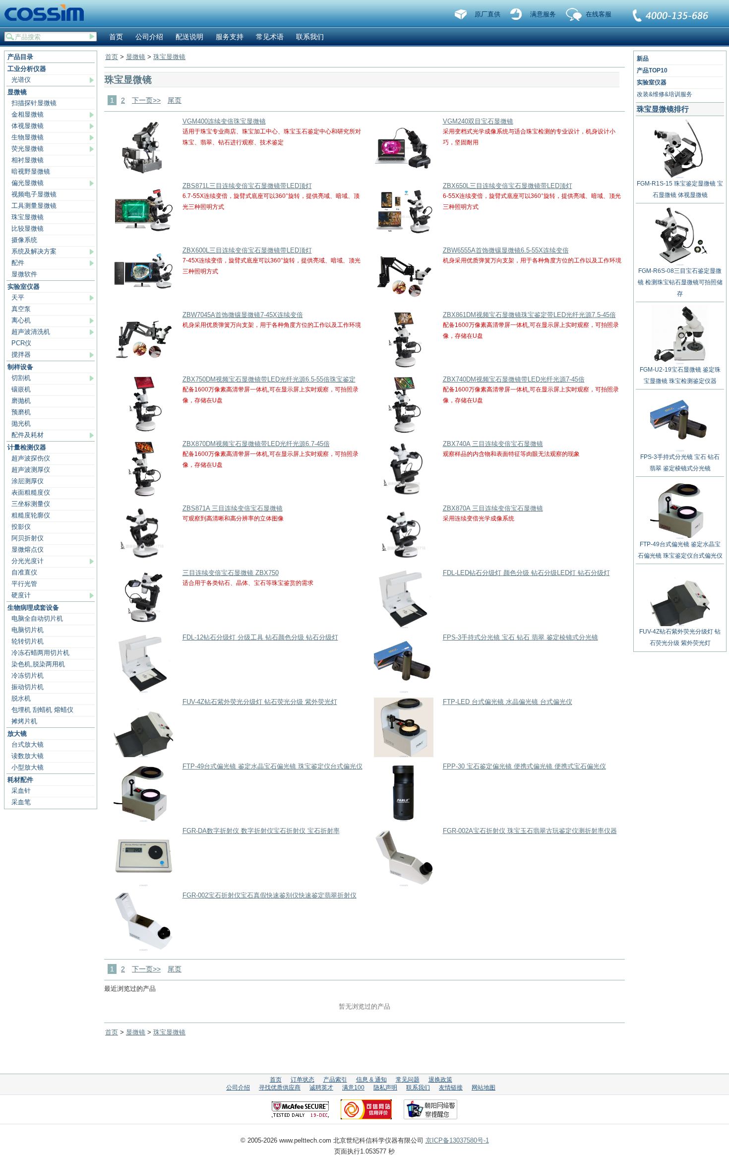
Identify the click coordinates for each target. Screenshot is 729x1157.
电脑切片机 (27, 630)
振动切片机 (27, 687)
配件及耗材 (27, 435)
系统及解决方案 (34, 251)
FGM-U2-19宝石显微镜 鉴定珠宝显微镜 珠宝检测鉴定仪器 (680, 375)
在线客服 (598, 14)
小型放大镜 (27, 767)
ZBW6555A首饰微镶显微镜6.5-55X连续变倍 (506, 250)
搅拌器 (21, 354)
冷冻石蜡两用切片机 (40, 652)
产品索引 (335, 1079)
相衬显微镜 (27, 160)
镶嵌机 (21, 389)
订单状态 (302, 1079)
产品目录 (20, 57)
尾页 (175, 100)
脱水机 (21, 698)
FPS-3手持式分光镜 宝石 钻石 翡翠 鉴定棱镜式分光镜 (520, 637)
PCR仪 (21, 343)
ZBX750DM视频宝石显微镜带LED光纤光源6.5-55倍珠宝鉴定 (269, 379)
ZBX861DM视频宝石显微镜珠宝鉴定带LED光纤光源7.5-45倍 (529, 315)
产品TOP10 (652, 70)
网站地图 (483, 1087)
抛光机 (21, 423)
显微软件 (24, 274)
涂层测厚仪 (27, 481)
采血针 (21, 790)
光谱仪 (21, 79)
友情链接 (451, 1087)
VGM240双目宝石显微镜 (478, 121)
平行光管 (24, 583)
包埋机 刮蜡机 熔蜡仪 (42, 709)
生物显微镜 (27, 137)
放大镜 (17, 733)
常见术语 (270, 37)
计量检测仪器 (26, 447)
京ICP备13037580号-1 (457, 1140)
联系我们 (671, 16)
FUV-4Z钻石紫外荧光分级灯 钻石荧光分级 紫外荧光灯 (259, 702)
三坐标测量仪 (30, 504)
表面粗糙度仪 (30, 492)
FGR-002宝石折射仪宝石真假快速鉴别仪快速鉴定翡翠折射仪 (269, 895)
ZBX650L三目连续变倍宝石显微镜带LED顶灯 (507, 186)
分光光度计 (27, 561)
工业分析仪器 (26, 68)
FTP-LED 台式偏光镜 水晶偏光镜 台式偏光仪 (507, 702)
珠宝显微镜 (27, 217)
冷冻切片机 (27, 675)
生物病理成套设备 (33, 607)
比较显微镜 (27, 228)
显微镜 (17, 92)
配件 (17, 262)
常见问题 (408, 1079)
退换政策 (440, 1079)
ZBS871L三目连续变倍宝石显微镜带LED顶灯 (247, 186)
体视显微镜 (27, 125)
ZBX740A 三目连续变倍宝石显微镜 (493, 444)
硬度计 (21, 595)
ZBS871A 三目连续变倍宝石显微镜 (232, 508)
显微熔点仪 (27, 549)
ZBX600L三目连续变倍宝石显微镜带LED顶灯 (247, 250)
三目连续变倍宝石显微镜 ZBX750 (230, 573)
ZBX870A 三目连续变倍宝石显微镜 (493, 508)
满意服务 (543, 14)
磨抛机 (21, 400)
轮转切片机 (27, 641)
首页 (116, 37)
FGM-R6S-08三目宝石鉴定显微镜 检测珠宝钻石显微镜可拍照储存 (680, 282)
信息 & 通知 (371, 1079)
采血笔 (21, 802)
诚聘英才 (321, 1087)
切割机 (21, 378)
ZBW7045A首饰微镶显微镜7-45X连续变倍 (242, 315)
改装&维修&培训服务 (664, 94)
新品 (643, 58)
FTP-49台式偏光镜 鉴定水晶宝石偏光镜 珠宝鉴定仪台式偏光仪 (272, 766)
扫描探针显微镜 (34, 103)
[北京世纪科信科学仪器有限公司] (47, 13)
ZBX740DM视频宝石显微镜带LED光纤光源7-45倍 (514, 379)
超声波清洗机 (30, 331)
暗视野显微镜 (30, 171)
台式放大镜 (27, 744)
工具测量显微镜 (34, 205)
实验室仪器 (23, 286)
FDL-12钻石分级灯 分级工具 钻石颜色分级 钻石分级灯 (260, 637)
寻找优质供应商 (280, 1087)
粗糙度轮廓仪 (30, 515)
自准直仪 (24, 572)
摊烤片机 (24, 721)
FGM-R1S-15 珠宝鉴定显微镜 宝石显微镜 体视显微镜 (680, 189)
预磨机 (21, 412)
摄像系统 (24, 240)
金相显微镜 (27, 114)
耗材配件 (20, 779)
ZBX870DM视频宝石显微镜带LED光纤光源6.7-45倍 (256, 444)
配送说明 (189, 37)
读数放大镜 (27, 756)
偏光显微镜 (27, 183)
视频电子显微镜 (34, 194)
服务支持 (229, 37)
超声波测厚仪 (30, 469)
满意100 (353, 1087)
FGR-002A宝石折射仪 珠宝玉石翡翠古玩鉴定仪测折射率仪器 (530, 831)
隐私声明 (385, 1087)
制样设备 (20, 367)
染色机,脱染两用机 (38, 664)
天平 (17, 297)
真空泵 (21, 309)
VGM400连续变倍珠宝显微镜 (224, 121)
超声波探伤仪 (30, 458)
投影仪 (21, 526)
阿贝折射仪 (27, 538)
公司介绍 (149, 37)
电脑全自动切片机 (37, 618)
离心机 (21, 320)
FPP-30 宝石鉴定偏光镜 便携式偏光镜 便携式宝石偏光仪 (524, 766)
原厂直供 (487, 14)
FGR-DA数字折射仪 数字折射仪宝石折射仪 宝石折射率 (261, 831)
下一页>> (146, 100)
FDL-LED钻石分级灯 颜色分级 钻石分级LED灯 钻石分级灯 (526, 573)
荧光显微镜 (27, 148)
